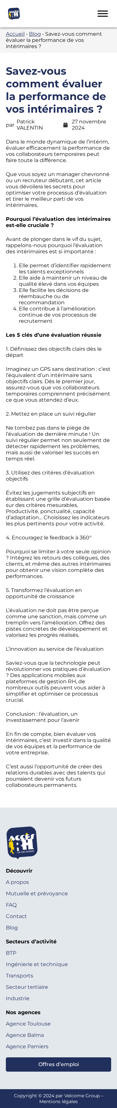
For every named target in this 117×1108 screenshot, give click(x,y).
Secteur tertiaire (27, 987)
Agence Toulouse (28, 1024)
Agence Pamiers (27, 1046)
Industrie (18, 998)
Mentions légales (58, 1101)
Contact (16, 916)
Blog (35, 34)
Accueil (15, 34)
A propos (17, 882)
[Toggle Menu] (103, 13)
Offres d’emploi (58, 1064)
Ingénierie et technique (37, 964)
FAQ (11, 905)
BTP (11, 953)
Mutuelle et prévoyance (37, 893)
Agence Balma (25, 1035)
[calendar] (65, 125)
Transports (19, 976)
